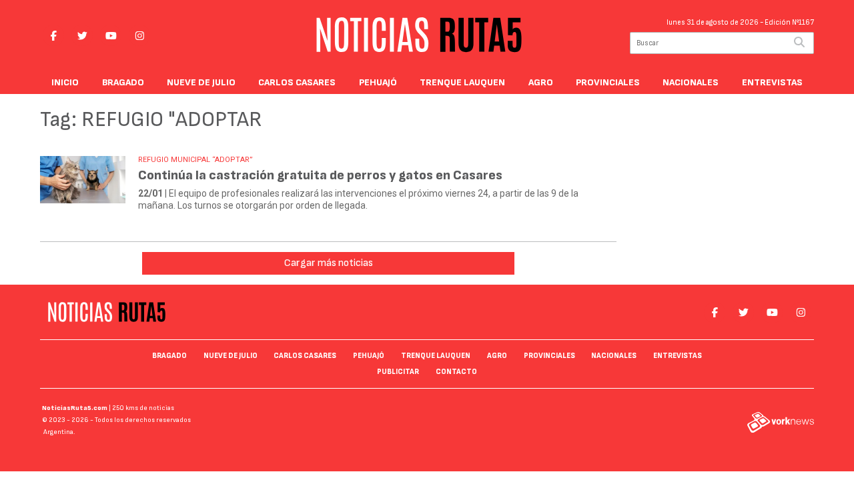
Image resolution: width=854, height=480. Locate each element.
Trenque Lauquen (462, 82)
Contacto (456, 371)
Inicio (65, 82)
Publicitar (398, 371)
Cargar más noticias (328, 263)
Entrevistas (772, 82)
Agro (540, 82)
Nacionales (691, 82)
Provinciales (608, 82)
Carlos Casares (297, 82)
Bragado (123, 82)
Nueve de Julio (201, 82)
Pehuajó (378, 82)
